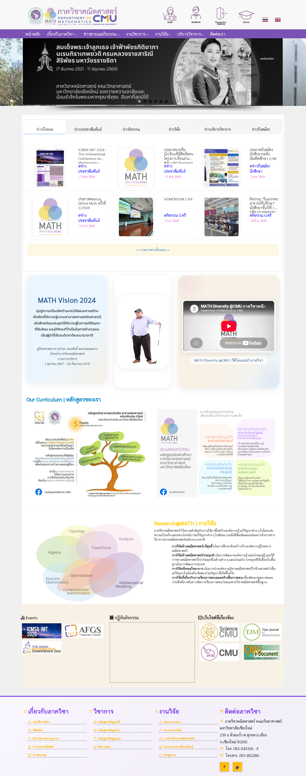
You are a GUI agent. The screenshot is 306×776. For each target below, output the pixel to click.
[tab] (45, 126)
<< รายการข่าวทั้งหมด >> (153, 250)
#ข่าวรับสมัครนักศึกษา (260, 169)
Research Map (172, 722)
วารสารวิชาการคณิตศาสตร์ (179, 738)
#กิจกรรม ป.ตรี (175, 215)
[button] (170, 14)
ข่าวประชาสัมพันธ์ (43, 746)
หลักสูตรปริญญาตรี (109, 722)
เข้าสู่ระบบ (170, 755)
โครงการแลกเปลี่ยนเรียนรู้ (178, 746)
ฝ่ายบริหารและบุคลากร (46, 738)
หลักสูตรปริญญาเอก (109, 738)
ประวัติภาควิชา (41, 722)
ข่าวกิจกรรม (39, 755)
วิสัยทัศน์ (38, 730)
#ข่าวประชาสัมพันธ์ (89, 169)
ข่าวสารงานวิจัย (172, 730)
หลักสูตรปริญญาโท (109, 730)
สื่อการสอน (104, 746)
